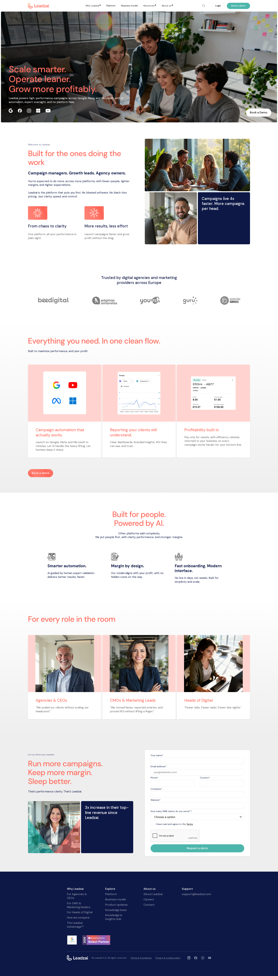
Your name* (157, 755)
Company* (156, 788)
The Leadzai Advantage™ (75, 924)
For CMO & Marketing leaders (78, 905)
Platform (111, 5)
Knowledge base (116, 910)
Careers (149, 899)
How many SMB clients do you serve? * (171, 811)
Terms (189, 824)
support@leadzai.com (196, 894)
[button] (93, 5)
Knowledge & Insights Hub (113, 917)
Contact (149, 904)
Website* (155, 800)
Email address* (158, 766)
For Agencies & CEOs (77, 896)
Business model (129, 5)
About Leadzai (153, 894)
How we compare (78, 917)
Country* (205, 777)
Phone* (154, 777)
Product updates (116, 904)
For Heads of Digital (80, 912)
